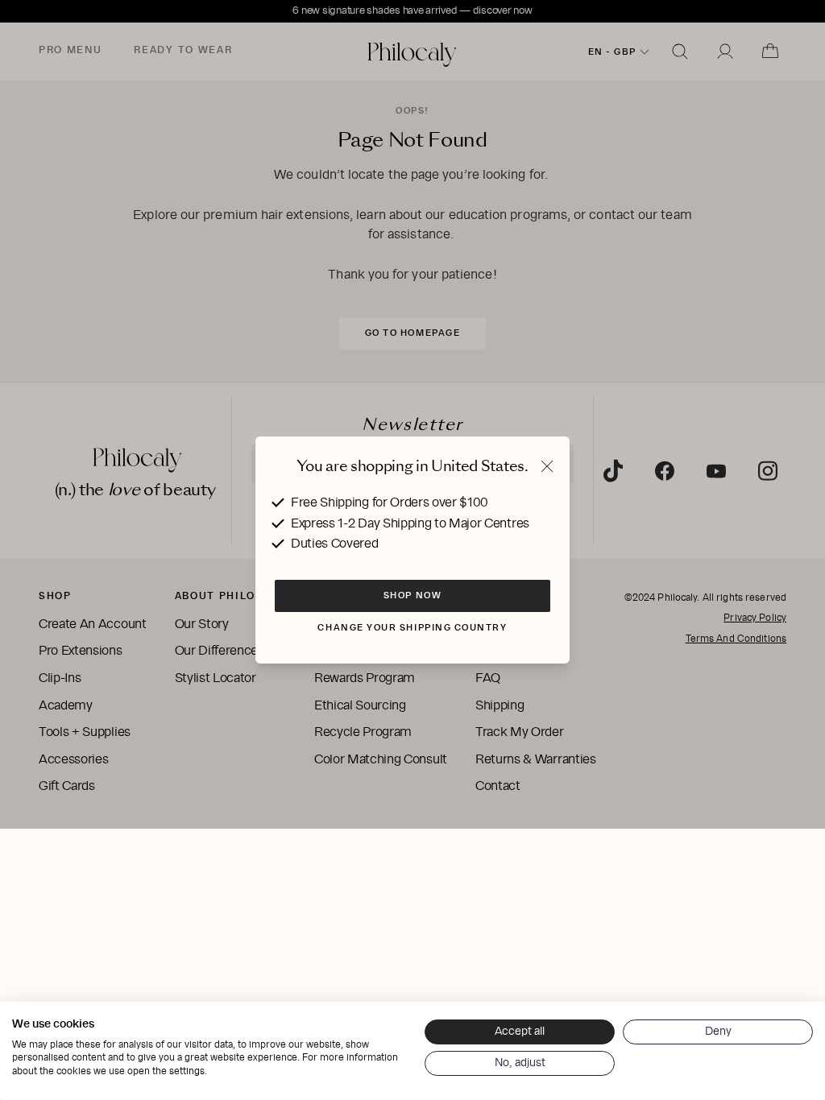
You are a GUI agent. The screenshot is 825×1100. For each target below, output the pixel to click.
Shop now (412, 595)
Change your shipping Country (412, 627)
